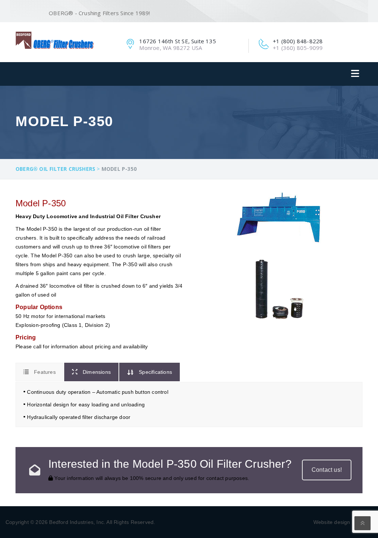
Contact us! (327, 470)
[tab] (39, 372)
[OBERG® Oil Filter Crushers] (55, 40)
